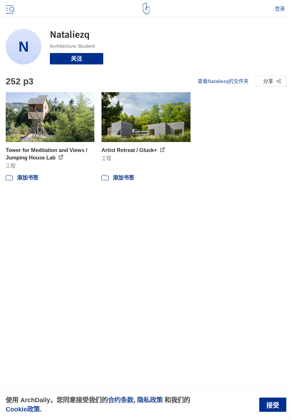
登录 (280, 8)
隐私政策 (150, 400)
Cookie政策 (23, 409)
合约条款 (121, 400)
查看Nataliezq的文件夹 (223, 81)
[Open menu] (9, 9)
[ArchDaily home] (146, 8)
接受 (272, 405)
